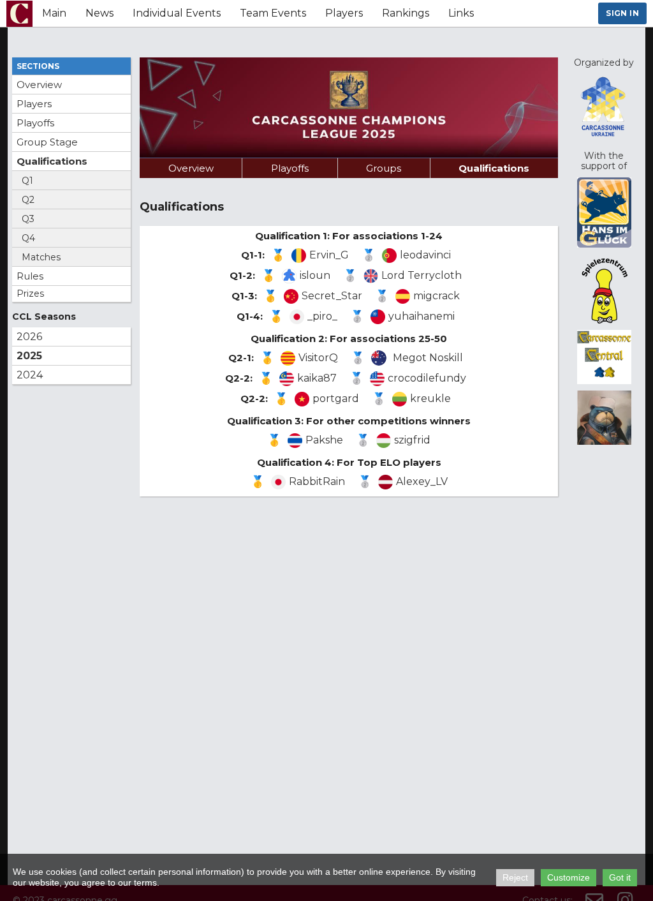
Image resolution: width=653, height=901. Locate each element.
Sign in (622, 13)
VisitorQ (318, 358)
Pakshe (324, 440)
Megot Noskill (428, 358)
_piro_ (322, 316)
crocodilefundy (427, 378)
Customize (568, 877)
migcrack (436, 296)
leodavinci (425, 255)
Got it (620, 877)
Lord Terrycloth (421, 275)
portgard (335, 398)
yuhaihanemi (421, 316)
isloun (315, 275)
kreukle (430, 398)
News (99, 13)
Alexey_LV (422, 481)
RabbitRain (317, 481)
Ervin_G (329, 255)
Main (54, 13)
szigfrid (412, 440)
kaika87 (317, 378)
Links (461, 13)
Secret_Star (332, 296)
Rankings (405, 13)
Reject (515, 877)
